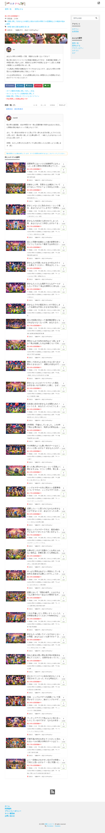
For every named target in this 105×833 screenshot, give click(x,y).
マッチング (32, 731)
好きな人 (39, 234)
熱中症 (33, 752)
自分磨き (38, 522)
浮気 (32, 626)
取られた (32, 417)
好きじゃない (35, 216)
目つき (44, 375)
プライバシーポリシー (13, 811)
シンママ (36, 543)
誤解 (43, 234)
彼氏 (36, 564)
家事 (31, 255)
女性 (28, 354)
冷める (34, 438)
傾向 (13, 27)
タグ (73, 53)
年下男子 (32, 354)
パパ (40, 543)
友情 (58, 414)
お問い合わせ (10, 816)
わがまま (31, 276)
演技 (41, 585)
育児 (36, 255)
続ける (33, 689)
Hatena (29, 85)
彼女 (33, 564)
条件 (28, 177)
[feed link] (52, 791)
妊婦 (28, 198)
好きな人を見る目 (37, 375)
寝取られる (43, 417)
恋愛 (17, 27)
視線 (47, 375)
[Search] (96, 18)
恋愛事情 (38, 710)
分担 (58, 252)
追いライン (39, 647)
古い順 (35, 105)
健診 (58, 195)
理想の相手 (42, 605)
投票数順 (52, 105)
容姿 (42, 773)
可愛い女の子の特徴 (35, 773)
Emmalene (50, 826)
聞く (35, 396)
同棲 (28, 255)
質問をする (19, 9)
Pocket (39, 85)
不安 (58, 331)
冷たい (32, 234)
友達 (35, 234)
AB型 (9, 27)
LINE (47, 85)
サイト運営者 (10, 813)
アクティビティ (78, 48)
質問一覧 (8, 9)
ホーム (7, 806)
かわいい (37, 585)
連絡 (44, 647)
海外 (28, 333)
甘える (44, 276)
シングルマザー (39, 501)
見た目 (26, 27)
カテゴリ (75, 50)
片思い (42, 731)
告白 (30, 216)
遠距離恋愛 (37, 333)
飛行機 (42, 333)
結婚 (34, 177)
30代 (58, 352)
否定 (30, 689)
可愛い (36, 276)
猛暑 (37, 752)
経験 (37, 438)
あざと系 (32, 585)
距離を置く (44, 564)
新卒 (39, 564)
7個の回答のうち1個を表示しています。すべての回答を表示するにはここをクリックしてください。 (36, 153)
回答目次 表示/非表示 (14, 109)
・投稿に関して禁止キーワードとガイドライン (22, 96)
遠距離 (32, 333)
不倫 (58, 435)
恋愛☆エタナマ (49, 824)
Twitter (20, 85)
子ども (43, 543)
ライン (29, 647)
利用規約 (8, 808)
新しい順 (43, 105)
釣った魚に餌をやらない (34, 480)
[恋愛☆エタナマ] (15, 3)
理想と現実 (36, 605)
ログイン (75, 29)
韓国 (39, 689)
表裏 (44, 585)
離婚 (39, 354)
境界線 (40, 276)
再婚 (35, 710)
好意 (40, 216)
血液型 (21, 27)
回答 (63, 171)
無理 (31, 177)
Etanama (57, 826)
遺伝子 (48, 773)
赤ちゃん (35, 198)
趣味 (43, 522)
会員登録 (75, 31)
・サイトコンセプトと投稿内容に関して (19, 93)
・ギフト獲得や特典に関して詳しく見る (19, 91)
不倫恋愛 (29, 438)
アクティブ (62, 105)
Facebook (10, 85)
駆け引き (43, 480)
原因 (32, 396)
